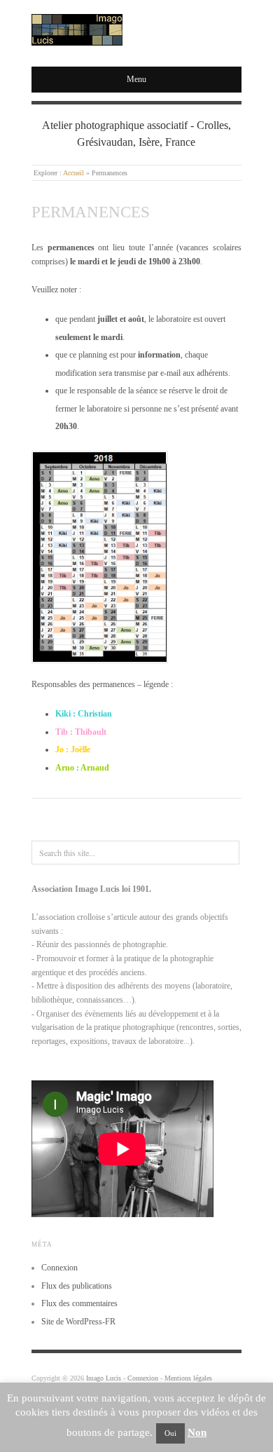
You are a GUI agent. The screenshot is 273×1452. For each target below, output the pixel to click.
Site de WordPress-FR (78, 1322)
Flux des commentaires (79, 1303)
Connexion (59, 1268)
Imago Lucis (103, 1378)
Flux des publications (76, 1286)
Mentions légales (188, 1378)
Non (197, 1432)
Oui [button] (170, 1433)
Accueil (73, 173)
